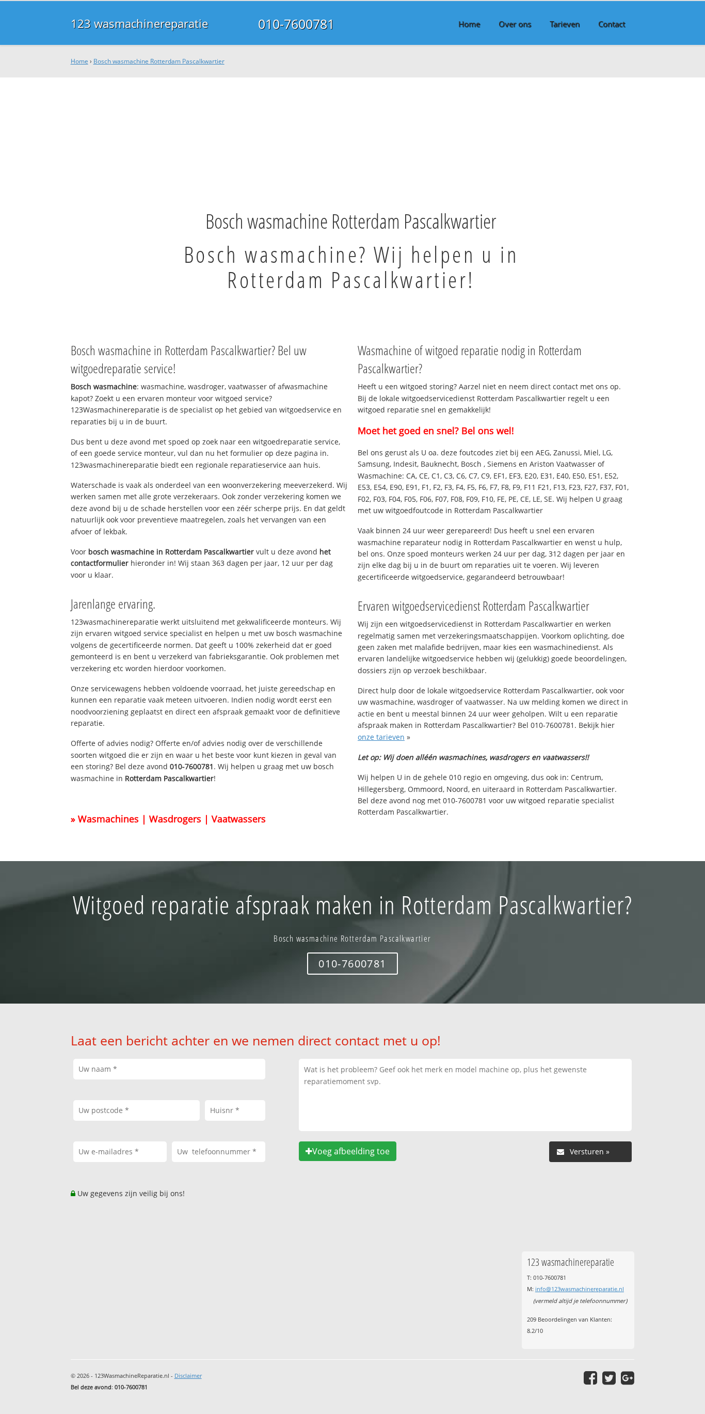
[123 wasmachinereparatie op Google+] (627, 1378)
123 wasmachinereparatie (139, 23)
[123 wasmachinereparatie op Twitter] (609, 1378)
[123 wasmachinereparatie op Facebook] (590, 1378)
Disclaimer (188, 1375)
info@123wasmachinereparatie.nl (579, 1289)
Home (79, 61)
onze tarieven (381, 737)
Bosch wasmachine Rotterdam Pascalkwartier (159, 61)
